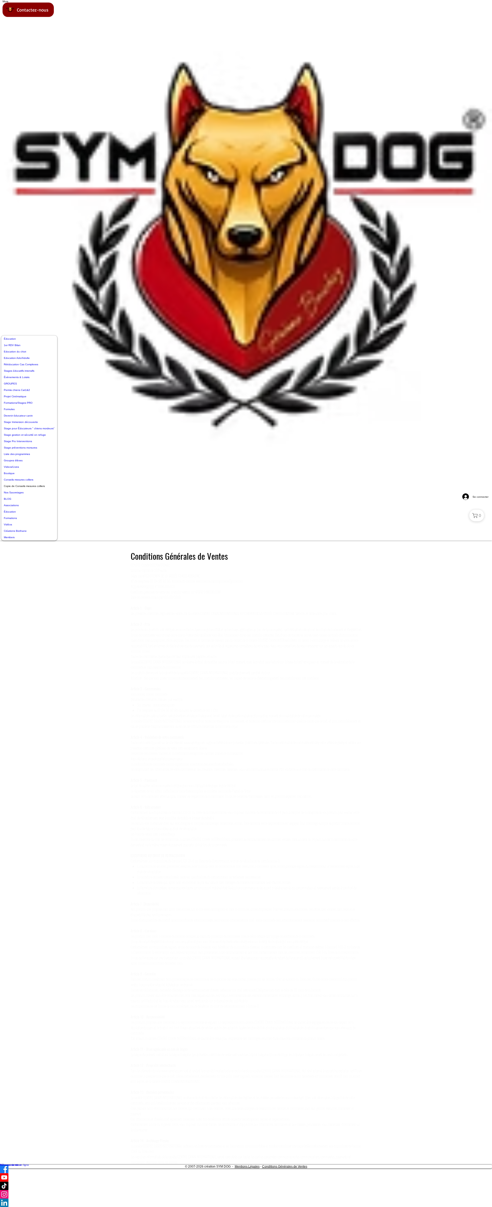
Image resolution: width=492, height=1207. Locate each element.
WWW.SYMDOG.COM (208, 592)
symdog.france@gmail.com (227, 581)
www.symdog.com (164, 704)
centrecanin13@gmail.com (258, 990)
